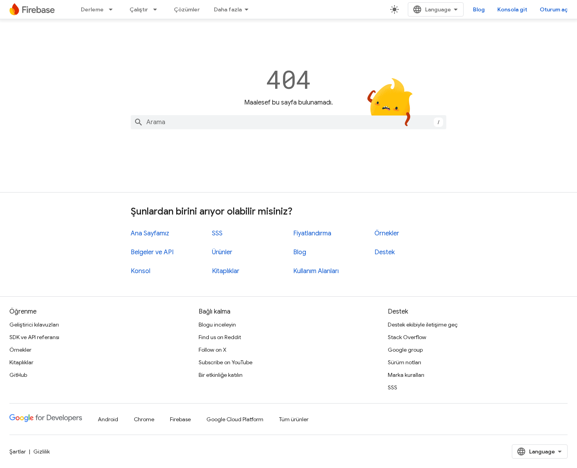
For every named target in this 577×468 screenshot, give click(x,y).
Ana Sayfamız (150, 233)
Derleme (92, 9)
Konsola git (512, 9)
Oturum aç (554, 9)
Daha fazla (228, 9)
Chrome (144, 419)
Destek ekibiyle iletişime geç (423, 324)
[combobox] (288, 122)
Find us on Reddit (220, 337)
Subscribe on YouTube (225, 362)
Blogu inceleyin (217, 324)
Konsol (140, 271)
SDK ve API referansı (34, 337)
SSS (217, 233)
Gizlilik (41, 451)
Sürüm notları (404, 362)
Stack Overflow (407, 337)
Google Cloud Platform (234, 419)
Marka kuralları (406, 374)
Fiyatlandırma (312, 233)
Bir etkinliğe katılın (221, 374)
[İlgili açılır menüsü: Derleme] (113, 9)
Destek (384, 252)
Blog (479, 9)
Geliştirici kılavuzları (34, 324)
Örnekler (386, 233)
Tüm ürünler (294, 419)
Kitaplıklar (225, 271)
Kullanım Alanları (316, 271)
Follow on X (212, 349)
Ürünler (222, 252)
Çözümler (187, 9)
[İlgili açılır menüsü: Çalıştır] (157, 9)
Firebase (180, 419)
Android (108, 419)
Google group (405, 349)
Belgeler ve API (152, 252)
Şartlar (17, 451)
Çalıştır (139, 9)
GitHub (18, 374)
